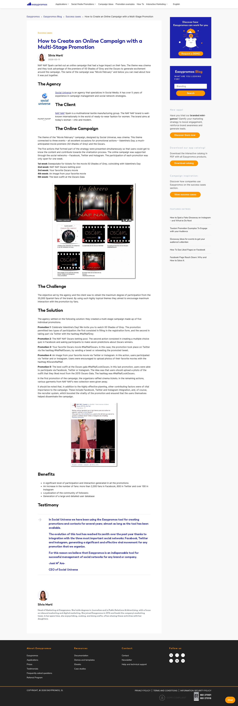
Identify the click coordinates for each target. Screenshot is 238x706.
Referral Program (35, 677)
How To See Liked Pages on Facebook (187, 249)
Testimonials (32, 668)
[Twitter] (183, 655)
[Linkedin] (177, 661)
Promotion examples (125, 4)
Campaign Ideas (105, 4)
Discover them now (184, 135)
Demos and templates (84, 660)
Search (190, 93)
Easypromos (32, 655)
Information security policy (195, 690)
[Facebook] (177, 655)
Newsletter (127, 660)
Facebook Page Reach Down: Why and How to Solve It (188, 259)
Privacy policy (142, 690)
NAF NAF (60, 113)
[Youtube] (183, 661)
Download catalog (184, 163)
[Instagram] (171, 655)
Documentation (81, 655)
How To (140, 4)
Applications (61, 4)
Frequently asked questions (39, 673)
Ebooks (77, 664)
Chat (230, 700)
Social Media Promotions (82, 4)
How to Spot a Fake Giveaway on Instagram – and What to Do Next (190, 219)
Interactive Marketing (156, 4)
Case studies (80, 668)
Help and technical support (134, 664)
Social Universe (63, 92)
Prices (29, 664)
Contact (125, 655)
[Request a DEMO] (190, 37)
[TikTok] (171, 661)
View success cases (185, 194)
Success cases (45, 32)
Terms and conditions (165, 690)
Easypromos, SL (55, 690)
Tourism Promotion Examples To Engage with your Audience (188, 230)
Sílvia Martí (45, 604)
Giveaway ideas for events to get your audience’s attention (187, 240)
